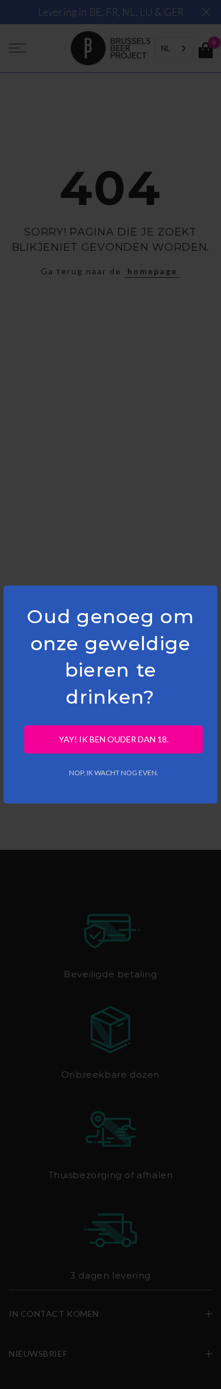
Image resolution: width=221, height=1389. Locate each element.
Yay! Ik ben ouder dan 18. (114, 739)
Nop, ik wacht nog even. (114, 772)
